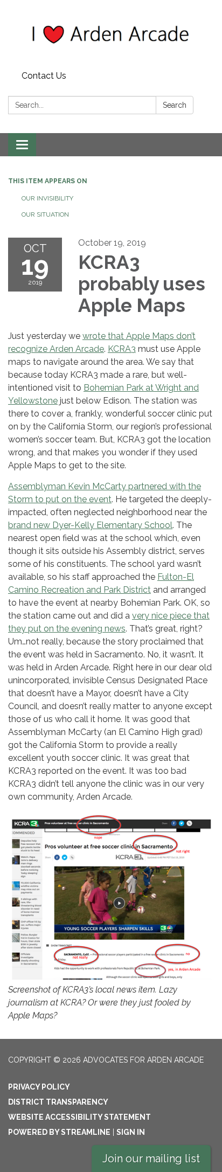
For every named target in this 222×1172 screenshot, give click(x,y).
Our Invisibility (47, 198)
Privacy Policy (39, 1087)
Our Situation (45, 214)
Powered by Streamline (59, 1132)
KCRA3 (122, 349)
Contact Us (44, 76)
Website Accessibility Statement (79, 1117)
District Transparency (58, 1102)
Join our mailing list (151, 1158)
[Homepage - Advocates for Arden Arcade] (111, 33)
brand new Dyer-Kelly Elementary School (90, 525)
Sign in (130, 1132)
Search (174, 105)
